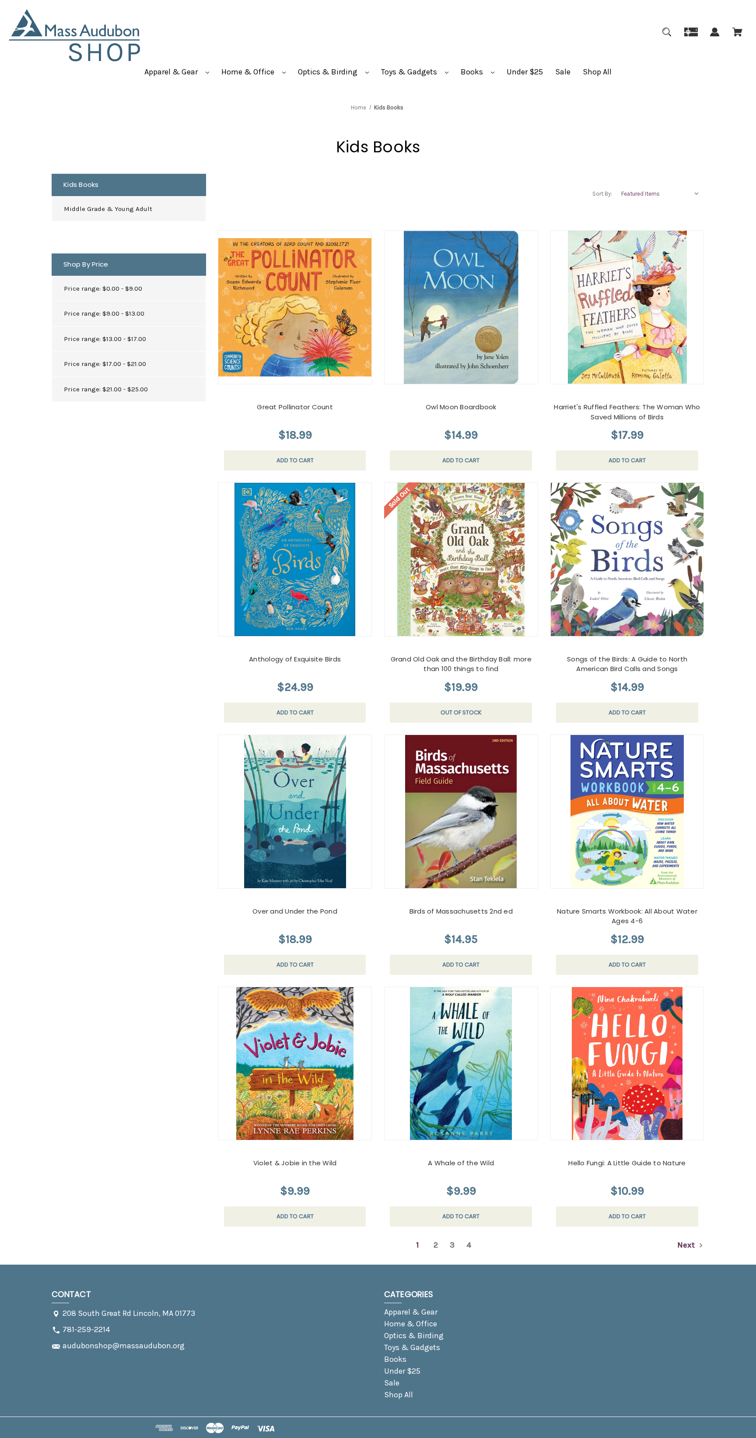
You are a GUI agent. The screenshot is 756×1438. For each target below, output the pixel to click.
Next (686, 1245)
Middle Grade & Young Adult (108, 209)
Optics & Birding (328, 72)
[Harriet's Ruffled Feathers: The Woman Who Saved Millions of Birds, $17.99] (627, 307)
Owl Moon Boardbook (461, 406)
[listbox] (660, 194)
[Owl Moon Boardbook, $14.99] (461, 307)
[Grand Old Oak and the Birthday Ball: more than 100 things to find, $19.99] (461, 559)
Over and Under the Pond (294, 911)
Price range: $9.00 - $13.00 (104, 313)
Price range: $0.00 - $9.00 (103, 288)
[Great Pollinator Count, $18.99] (295, 307)
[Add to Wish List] (305, 375)
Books (473, 72)
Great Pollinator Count (295, 406)
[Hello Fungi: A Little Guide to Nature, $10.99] (627, 1064)
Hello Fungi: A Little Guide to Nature (627, 1162)
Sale (562, 72)
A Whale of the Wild (461, 1162)
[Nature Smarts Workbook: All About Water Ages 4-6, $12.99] (627, 812)
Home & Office (248, 72)
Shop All (597, 72)
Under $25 (525, 72)
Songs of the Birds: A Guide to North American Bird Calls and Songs (627, 664)
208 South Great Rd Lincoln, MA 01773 (129, 1313)
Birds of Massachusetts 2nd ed (461, 911)
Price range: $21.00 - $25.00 (106, 389)
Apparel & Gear (172, 72)
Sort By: (602, 193)
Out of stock (461, 712)
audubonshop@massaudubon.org (124, 1345)
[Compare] (284, 376)
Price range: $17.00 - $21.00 (105, 364)
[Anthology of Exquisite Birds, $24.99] (295, 559)
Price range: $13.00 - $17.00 (105, 339)
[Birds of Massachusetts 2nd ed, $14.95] (461, 812)
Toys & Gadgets (410, 72)
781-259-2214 (86, 1329)
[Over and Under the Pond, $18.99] (295, 812)
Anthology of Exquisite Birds (295, 659)
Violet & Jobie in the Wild (295, 1162)
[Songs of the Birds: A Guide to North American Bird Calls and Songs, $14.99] (627, 559)
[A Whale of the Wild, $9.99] (461, 1064)
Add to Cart (295, 460)
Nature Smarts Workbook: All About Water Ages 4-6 (627, 916)
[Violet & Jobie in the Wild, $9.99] (295, 1064)
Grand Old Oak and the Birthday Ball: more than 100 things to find (461, 664)
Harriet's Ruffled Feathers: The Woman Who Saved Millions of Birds (627, 412)
